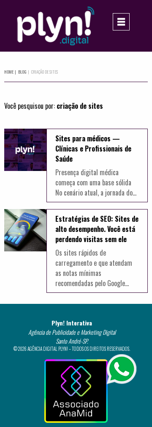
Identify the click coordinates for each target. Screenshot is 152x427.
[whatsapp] (121, 368)
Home (9, 72)
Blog (21, 72)
